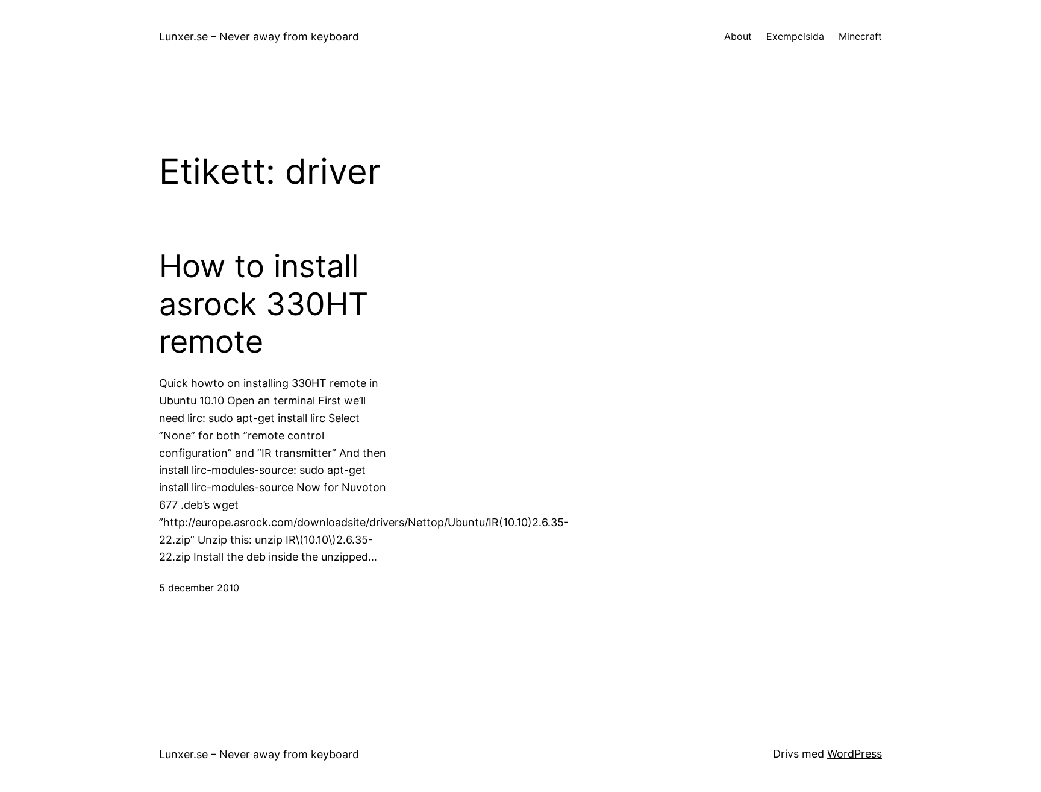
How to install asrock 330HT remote (263, 304)
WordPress (854, 753)
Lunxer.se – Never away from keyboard (259, 36)
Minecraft (860, 36)
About (738, 36)
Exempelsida (795, 36)
